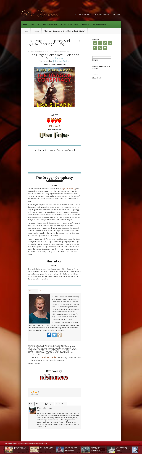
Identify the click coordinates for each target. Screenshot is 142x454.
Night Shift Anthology (69, 189)
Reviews (85, 24)
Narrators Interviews (99, 24)
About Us (34, 24)
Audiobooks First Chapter (69, 24)
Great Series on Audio (50, 24)
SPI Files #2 (54, 126)
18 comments (65, 52)
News (119, 14)
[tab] (33, 291)
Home (25, 24)
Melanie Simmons (39, 52)
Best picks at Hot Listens (83, 14)
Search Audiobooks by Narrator (104, 14)
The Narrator (44, 291)
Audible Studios (50, 357)
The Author (33, 291)
